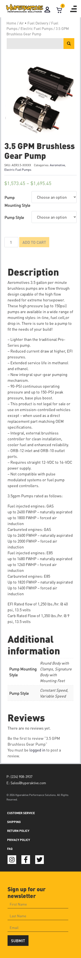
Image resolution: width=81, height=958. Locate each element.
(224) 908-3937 (21, 776)
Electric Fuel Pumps (37, 28)
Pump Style (14, 217)
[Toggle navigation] (73, 9)
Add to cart (34, 242)
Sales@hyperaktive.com (28, 783)
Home (11, 23)
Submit (18, 940)
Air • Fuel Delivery (33, 23)
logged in (37, 749)
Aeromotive (57, 165)
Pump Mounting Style (17, 201)
